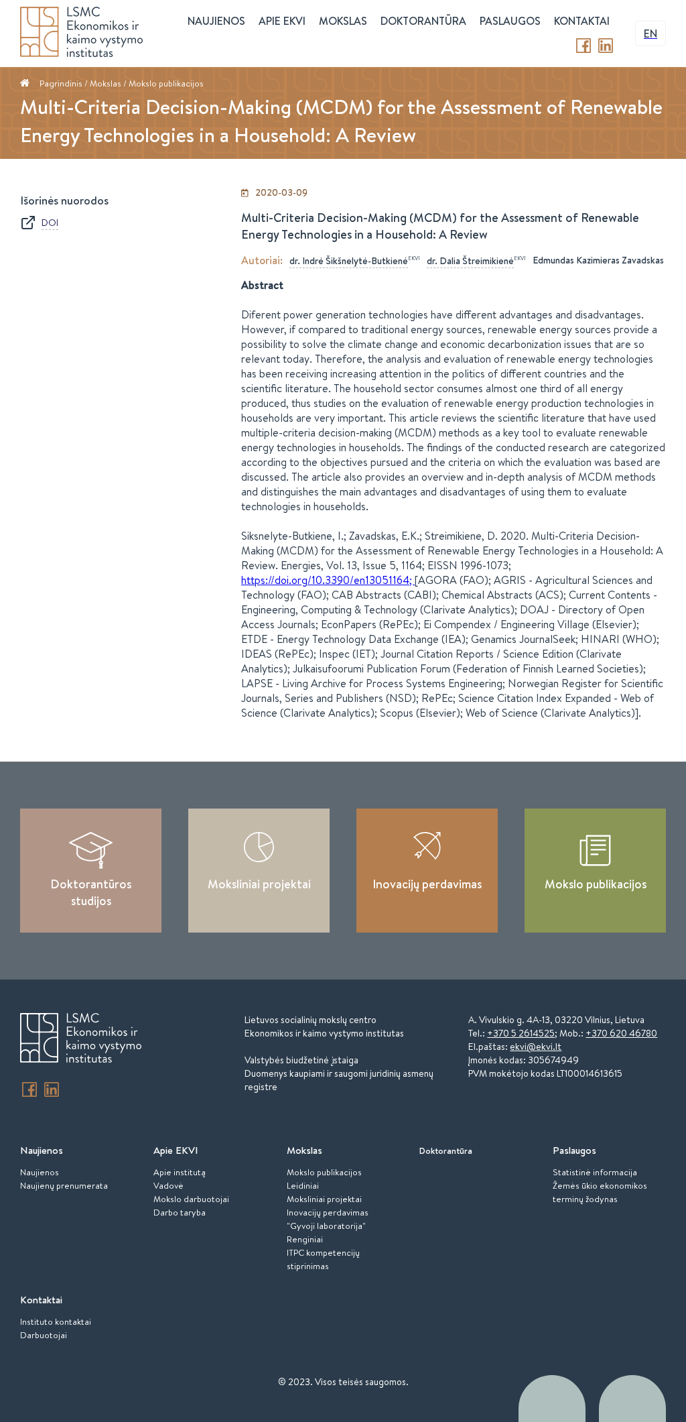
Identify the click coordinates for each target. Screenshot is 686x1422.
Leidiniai (303, 1185)
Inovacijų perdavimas (427, 884)
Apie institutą (179, 1172)
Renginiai (305, 1239)
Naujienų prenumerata (64, 1185)
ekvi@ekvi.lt (535, 1046)
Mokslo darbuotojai (191, 1199)
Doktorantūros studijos (90, 892)
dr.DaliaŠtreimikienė (470, 261)
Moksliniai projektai (259, 884)
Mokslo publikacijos (166, 83)
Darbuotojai (43, 1335)
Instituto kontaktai (55, 1321)
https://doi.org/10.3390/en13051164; (328, 580)
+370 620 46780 (621, 1033)
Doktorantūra (423, 20)
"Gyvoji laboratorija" (326, 1226)
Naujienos (39, 1172)
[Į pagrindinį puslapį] (80, 1040)
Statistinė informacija (595, 1172)
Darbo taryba (179, 1212)
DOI (50, 222)
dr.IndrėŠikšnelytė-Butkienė (348, 261)
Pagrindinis (61, 83)
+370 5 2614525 (521, 1033)
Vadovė (168, 1185)
